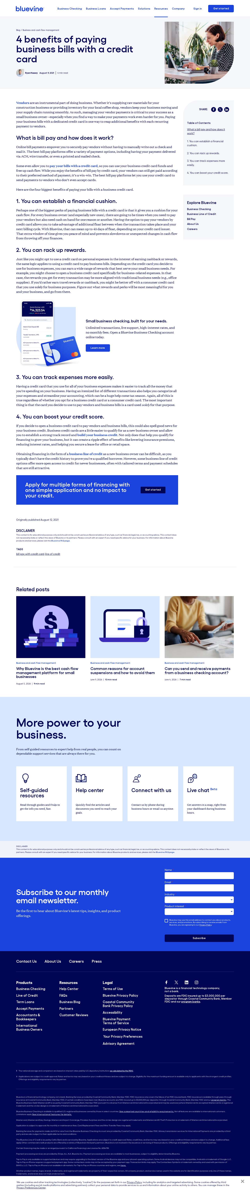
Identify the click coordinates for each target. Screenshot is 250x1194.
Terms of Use (113, 989)
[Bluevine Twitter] (176, 981)
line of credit (52, 554)
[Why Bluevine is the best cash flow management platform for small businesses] (51, 627)
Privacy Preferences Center (31, 1188)
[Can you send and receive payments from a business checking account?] (199, 627)
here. (123, 1165)
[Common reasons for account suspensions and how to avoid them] (125, 627)
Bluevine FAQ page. (60, 541)
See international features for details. (52, 1114)
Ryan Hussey (31, 73)
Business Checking (69, 8)
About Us (193, 224)
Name (169, 869)
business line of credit (86, 454)
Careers (192, 228)
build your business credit (97, 435)
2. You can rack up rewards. (203, 153)
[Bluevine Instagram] (196, 981)
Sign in (197, 8)
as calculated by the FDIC (121, 1071)
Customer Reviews (73, 1015)
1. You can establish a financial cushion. (205, 143)
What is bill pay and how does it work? (206, 131)
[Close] (242, 1181)
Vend (20, 102)
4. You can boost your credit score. (208, 172)
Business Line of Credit (201, 214)
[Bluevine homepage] (30, 8)
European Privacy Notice (122, 1029)
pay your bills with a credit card (74, 166)
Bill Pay (191, 218)
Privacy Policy (205, 925)
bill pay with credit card (30, 554)
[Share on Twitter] (220, 109)
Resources (161, 8)
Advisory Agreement (119, 1043)
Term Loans (25, 1002)
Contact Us (26, 961)
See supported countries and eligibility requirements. (146, 1111)
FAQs (63, 995)
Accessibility (112, 1012)
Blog (18, 30)
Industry (170, 894)
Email (169, 882)
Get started (221, 8)
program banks (190, 1001)
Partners (66, 1008)
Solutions (144, 8)
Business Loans (96, 8)
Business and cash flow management (41, 30)
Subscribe (199, 938)
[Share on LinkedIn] (226, 109)
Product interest (175, 906)
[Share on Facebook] (213, 109)
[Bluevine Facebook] (166, 981)
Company (178, 8)
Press (97, 961)
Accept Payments (122, 8)
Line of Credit (27, 995)
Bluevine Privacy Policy (120, 995)
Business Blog (69, 1002)
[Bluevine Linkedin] (186, 981)
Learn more (98, 347)
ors (26, 102)
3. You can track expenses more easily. (206, 162)
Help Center (69, 989)
